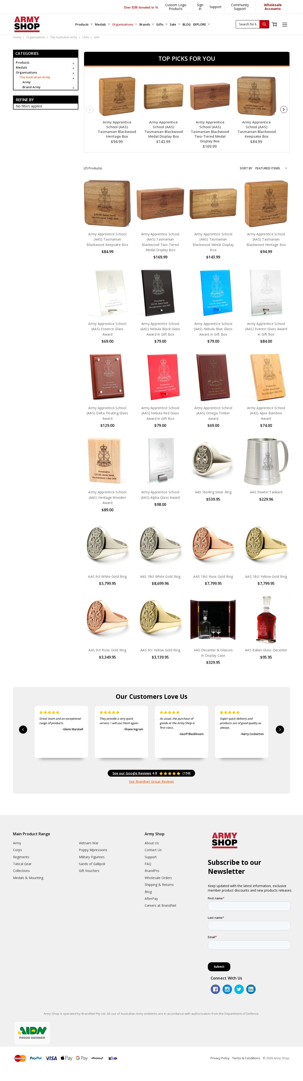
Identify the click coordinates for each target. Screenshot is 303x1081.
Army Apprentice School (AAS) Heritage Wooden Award (107, 497)
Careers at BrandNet (160, 905)
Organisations (123, 24)
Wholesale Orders (158, 877)
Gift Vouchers (89, 870)
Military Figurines (92, 857)
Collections (21, 870)
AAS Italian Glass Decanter (266, 650)
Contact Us (153, 850)
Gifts (160, 24)
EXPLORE (200, 24)
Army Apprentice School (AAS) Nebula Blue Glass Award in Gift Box (213, 329)
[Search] (264, 24)
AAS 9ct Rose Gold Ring (107, 650)
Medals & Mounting (28, 877)
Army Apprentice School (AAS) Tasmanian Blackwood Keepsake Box (256, 129)
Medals (101, 24)
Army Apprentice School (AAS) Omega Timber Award (213, 413)
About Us (152, 843)
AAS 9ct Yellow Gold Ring (160, 650)
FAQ (148, 864)
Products (82, 24)
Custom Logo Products (175, 7)
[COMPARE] (123, 196)
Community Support (240, 7)
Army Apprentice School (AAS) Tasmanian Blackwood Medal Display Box (163, 129)
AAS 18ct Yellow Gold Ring (266, 576)
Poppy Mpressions (93, 850)
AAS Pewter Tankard (266, 492)
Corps (17, 850)
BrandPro (152, 870)
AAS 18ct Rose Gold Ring (213, 576)
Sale (173, 24)
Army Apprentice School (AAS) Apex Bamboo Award (266, 413)
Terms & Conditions (246, 1058)
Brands (145, 24)
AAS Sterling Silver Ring (213, 492)
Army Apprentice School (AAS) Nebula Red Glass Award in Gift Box (160, 413)
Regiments (21, 857)
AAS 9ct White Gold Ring (107, 576)
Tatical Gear (22, 864)
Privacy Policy (220, 1058)
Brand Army (31, 87)
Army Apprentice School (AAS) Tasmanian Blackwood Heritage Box (117, 129)
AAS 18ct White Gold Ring (160, 576)
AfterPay (151, 898)
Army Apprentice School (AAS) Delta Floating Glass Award (107, 413)
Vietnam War (88, 843)
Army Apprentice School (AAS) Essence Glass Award (107, 329)
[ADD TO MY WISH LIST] (123, 203)
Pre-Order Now (107, 217)
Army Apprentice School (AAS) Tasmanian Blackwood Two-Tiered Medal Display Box (210, 131)
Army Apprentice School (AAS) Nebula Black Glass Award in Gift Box (160, 329)
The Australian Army (34, 77)
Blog (148, 891)
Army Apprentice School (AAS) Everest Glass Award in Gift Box (266, 329)
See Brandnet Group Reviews (151, 781)
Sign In (200, 7)
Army (26, 82)
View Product (160, 217)
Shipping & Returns (159, 884)
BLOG (187, 24)
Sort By (246, 168)
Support (215, 6)
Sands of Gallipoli (92, 864)
